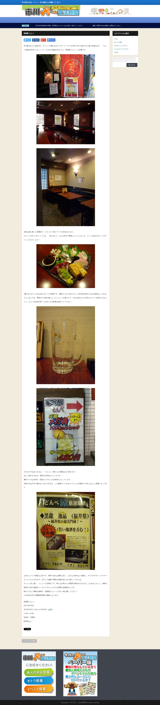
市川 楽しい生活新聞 (77, 702)
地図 (50, 609)
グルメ (116, 38)
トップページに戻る (29, 641)
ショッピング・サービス (121, 48)
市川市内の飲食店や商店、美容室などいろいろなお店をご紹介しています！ (31, 25)
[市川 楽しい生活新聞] (51, 16)
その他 (116, 52)
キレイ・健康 (118, 42)
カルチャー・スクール (120, 45)
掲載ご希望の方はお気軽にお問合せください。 (78, 25)
